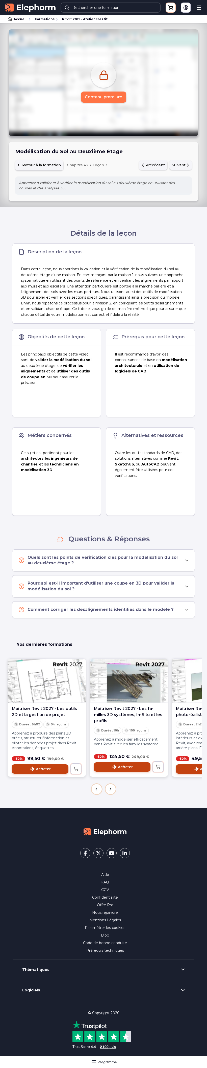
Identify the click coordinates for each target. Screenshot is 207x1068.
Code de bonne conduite (105, 943)
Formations (45, 19)
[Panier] (171, 8)
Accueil (20, 19)
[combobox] (111, 8)
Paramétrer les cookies (105, 927)
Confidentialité (105, 897)
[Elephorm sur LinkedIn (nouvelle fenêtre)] (125, 853)
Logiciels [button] (31, 990)
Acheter (43, 769)
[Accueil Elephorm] (105, 831)
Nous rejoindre (105, 912)
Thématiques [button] (35, 969)
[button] (97, 789)
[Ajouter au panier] (76, 768)
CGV (105, 889)
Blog (105, 935)
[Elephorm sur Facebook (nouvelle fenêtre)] (85, 853)
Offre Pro (105, 905)
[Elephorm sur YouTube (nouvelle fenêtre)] (112, 853)
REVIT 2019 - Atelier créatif (85, 19)
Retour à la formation (41, 165)
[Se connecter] (186, 8)
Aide (105, 874)
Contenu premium (103, 97)
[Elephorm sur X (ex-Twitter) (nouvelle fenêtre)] (98, 853)
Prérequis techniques (105, 950)
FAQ (105, 882)
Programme (107, 1062)
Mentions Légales (105, 920)
